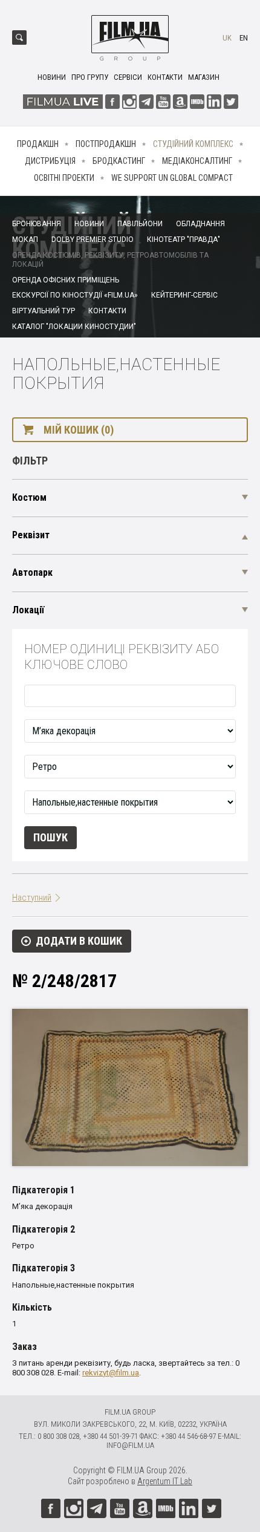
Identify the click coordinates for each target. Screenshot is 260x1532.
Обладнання (200, 224)
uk (227, 37)
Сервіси (128, 77)
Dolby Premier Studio (92, 239)
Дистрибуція (50, 161)
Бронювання (36, 224)
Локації (28, 610)
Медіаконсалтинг (197, 161)
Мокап (25, 239)
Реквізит (31, 535)
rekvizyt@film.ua (110, 1372)
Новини (51, 77)
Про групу (89, 77)
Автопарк (32, 572)
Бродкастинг (119, 161)
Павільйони (140, 224)
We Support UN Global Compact (172, 178)
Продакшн (38, 144)
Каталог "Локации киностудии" (74, 326)
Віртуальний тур (43, 311)
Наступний (31, 897)
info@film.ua (130, 1445)
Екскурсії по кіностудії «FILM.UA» (75, 295)
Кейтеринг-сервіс (184, 295)
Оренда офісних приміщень (65, 280)
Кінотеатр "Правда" (183, 239)
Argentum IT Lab (164, 1481)
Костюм (29, 497)
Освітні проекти (64, 178)
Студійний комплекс (193, 144)
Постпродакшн (106, 144)
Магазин (203, 77)
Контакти (165, 77)
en (243, 37)
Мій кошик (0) (79, 429)
